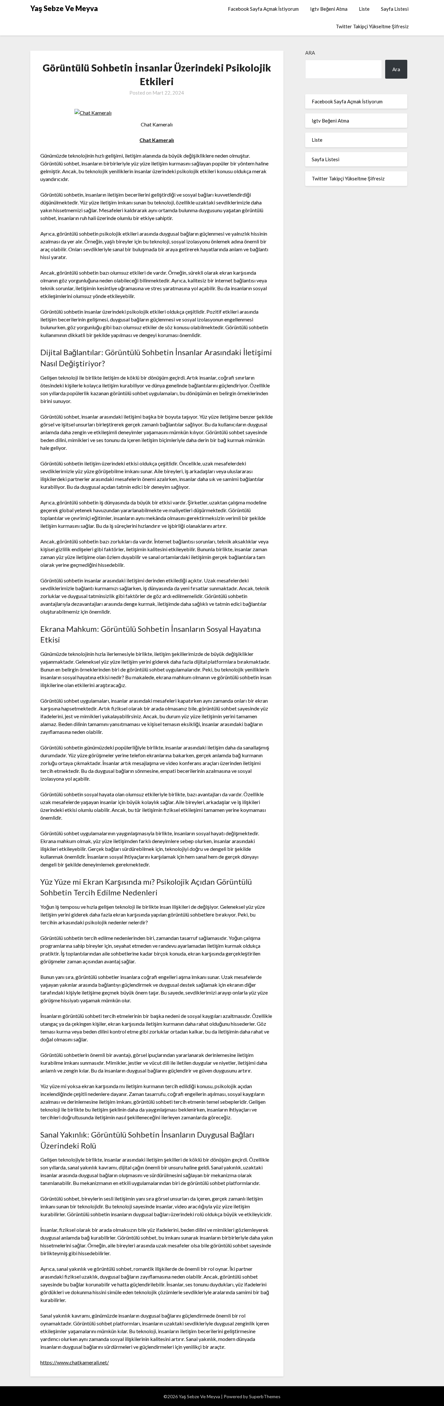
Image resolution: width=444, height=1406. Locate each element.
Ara (310, 53)
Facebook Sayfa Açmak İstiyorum (263, 9)
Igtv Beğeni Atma (328, 9)
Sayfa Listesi (395, 9)
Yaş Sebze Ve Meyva (64, 8)
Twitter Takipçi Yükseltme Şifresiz (372, 26)
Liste (364, 9)
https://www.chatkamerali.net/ (74, 1362)
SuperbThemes (265, 1396)
